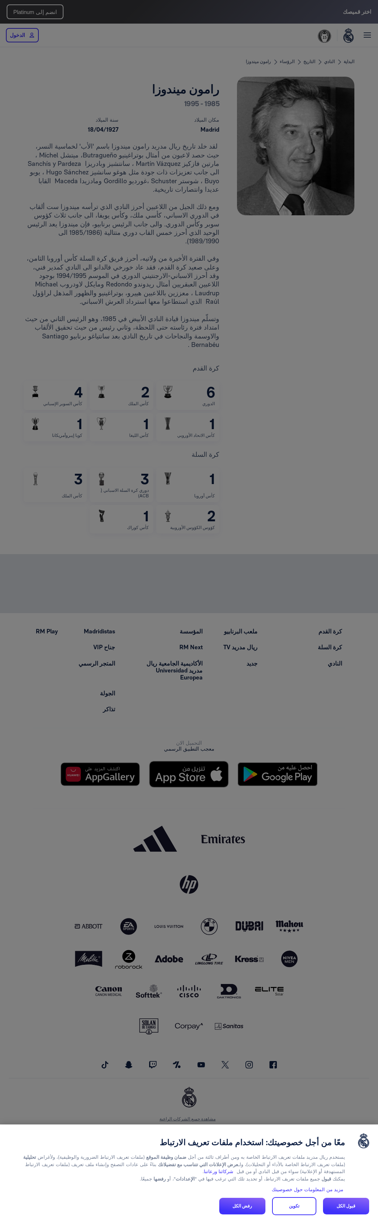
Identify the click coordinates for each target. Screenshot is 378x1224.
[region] (189, 1174)
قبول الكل (346, 1206)
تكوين (294, 1206)
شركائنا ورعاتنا (218, 1171)
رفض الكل (242, 1206)
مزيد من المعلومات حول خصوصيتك (307, 1189)
